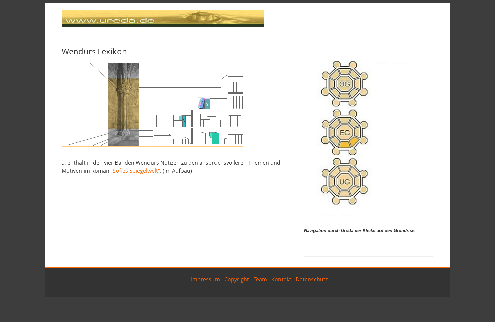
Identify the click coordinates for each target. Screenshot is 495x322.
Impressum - (207, 279)
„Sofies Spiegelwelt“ (135, 170)
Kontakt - (282, 279)
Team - (262, 279)
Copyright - (238, 279)
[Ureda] (163, 25)
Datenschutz (312, 279)
